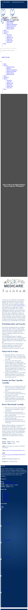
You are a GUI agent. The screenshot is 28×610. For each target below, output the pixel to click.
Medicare (9, 22)
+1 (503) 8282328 (6, 2)
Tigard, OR (9, 39)
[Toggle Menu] (1, 61)
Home (5, 18)
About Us (6, 498)
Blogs (5, 43)
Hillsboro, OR (10, 37)
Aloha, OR (9, 42)
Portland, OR (10, 40)
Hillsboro (7, 523)
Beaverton (9, 34)
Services (5, 19)
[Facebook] (2, 507)
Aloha (6, 606)
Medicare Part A (10, 27)
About (5, 30)
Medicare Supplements (12, 24)
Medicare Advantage (11, 25)
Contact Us (6, 31)
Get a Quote (6, 501)
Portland (7, 590)
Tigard (7, 573)
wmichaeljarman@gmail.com (18, 2)
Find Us (5, 33)
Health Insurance (10, 21)
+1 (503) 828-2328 (8, 481)
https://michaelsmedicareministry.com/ (15, 450)
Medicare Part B (10, 28)
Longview (9, 36)
